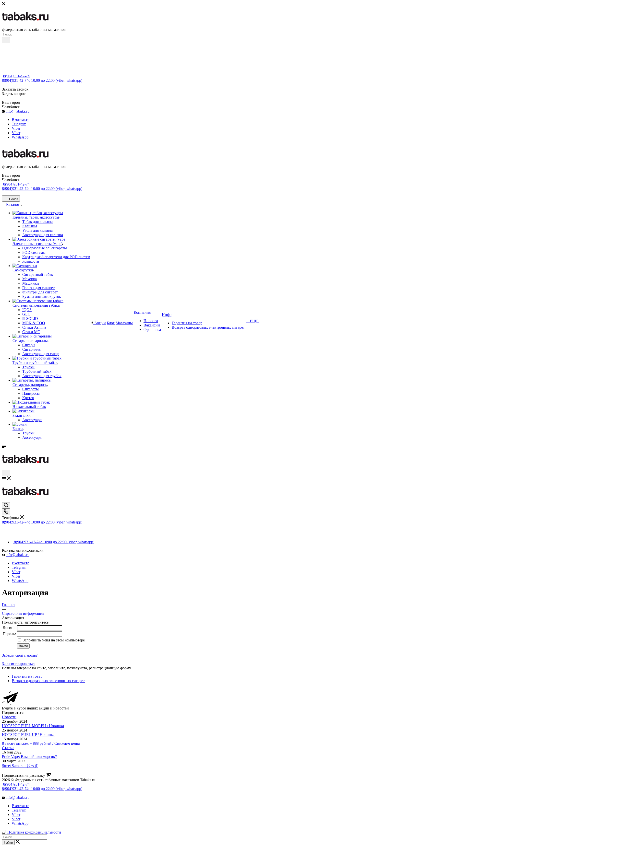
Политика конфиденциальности (34, 832)
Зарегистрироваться (18, 663)
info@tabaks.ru (17, 111)
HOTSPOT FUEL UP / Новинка (28, 734)
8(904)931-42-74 (16, 76)
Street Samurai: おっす (20, 766)
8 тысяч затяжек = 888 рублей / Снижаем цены (41, 743)
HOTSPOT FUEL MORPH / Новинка (33, 726)
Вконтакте (20, 119)
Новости (9, 717)
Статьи (8, 748)
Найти (8, 842)
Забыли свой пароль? (19, 655)
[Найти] (6, 40)
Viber (16, 128)
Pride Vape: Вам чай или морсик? (29, 756)
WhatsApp (20, 137)
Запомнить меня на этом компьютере (53, 640)
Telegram (19, 124)
